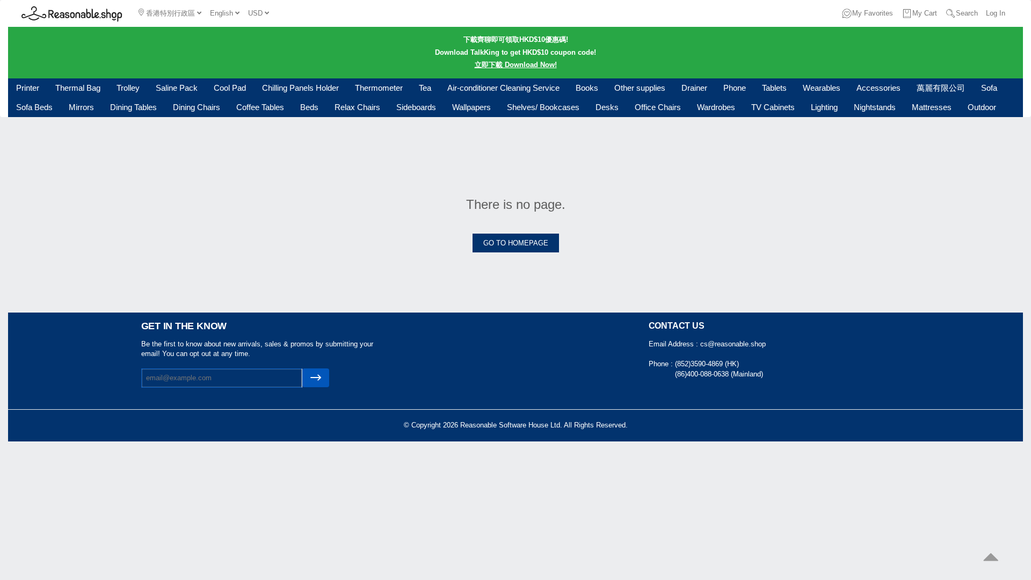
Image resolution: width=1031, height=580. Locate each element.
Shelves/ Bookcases (543, 107)
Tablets (774, 87)
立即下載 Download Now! (516, 65)
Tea (425, 87)
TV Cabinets (773, 107)
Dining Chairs (196, 107)
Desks (607, 107)
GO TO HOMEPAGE (515, 243)
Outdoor (982, 107)
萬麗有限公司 (941, 87)
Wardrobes (716, 107)
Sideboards (416, 107)
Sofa (989, 87)
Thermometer (379, 87)
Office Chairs (658, 107)
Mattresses (932, 107)
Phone (734, 87)
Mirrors (81, 107)
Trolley (128, 87)
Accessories (878, 87)
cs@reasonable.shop (733, 344)
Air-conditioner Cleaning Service (503, 87)
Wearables (821, 87)
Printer (27, 87)
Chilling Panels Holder (300, 87)
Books (587, 87)
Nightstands (875, 107)
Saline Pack (177, 87)
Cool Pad (230, 87)
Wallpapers (471, 107)
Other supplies (639, 87)
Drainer (694, 87)
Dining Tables (133, 107)
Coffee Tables (260, 107)
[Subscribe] (315, 377)
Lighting (824, 107)
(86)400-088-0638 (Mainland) (719, 374)
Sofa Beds (34, 107)
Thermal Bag (77, 87)
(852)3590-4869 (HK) (707, 364)
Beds (309, 107)
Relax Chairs (357, 107)
